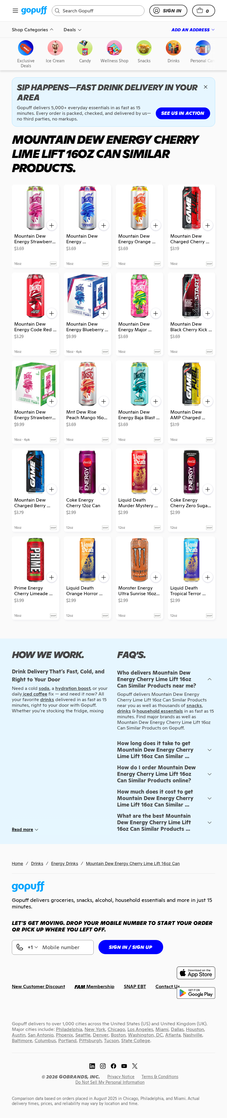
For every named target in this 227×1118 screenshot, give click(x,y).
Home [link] (17, 863)
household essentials (160, 711)
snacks (194, 705)
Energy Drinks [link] (64, 863)
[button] (203, 11)
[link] (34, 10)
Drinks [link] (37, 863)
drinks (124, 711)
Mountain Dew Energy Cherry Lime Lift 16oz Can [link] (133, 863)
